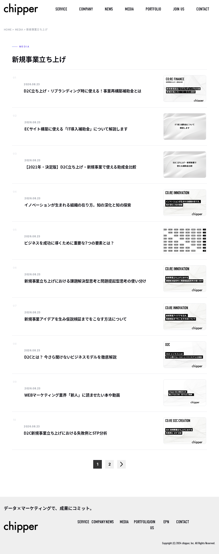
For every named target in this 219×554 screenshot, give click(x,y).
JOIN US (152, 524)
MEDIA (124, 521)
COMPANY (97, 521)
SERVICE (82, 521)
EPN (166, 521)
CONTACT (181, 521)
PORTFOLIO (139, 521)
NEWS (110, 521)
